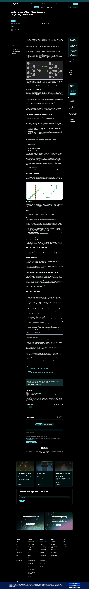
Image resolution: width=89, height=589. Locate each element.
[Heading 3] (36, 429)
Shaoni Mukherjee (18, 29)
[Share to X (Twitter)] (40, 23)
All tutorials (71, 78)
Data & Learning (30, 547)
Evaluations (30, 549)
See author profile (59, 393)
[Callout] (40, 429)
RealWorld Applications (16, 49)
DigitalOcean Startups (43, 549)
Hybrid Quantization (31, 217)
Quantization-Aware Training (33, 150)
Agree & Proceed (74, 583)
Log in (69, 3)
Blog (17, 544)
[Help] (62, 429)
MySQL (70, 72)
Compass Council (42, 552)
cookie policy (58, 585)
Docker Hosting (53, 549)
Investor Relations (19, 560)
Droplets (29, 552)
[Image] (32, 429)
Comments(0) (39, 424)
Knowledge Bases (31, 541)
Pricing (41, 558)
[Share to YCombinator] (46, 23)
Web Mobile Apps (54, 552)
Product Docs (49, 7)
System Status (65, 546)
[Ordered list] (38, 429)
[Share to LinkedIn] (44, 23)
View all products (30, 523)
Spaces (29, 561)
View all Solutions (54, 557)
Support (64, 541)
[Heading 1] (34, 429)
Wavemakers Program (43, 550)
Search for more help (57, 413)
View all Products (31, 576)
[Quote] (39, 429)
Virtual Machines (54, 555)
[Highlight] (33, 429)
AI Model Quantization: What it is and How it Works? (38, 368)
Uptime (29, 568)
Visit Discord (72, 93)
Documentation (42, 561)
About (17, 541)
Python (70, 70)
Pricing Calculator (42, 560)
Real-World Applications (33, 291)
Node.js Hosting (53, 550)
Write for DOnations (43, 546)
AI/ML (16, 17)
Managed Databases (31, 560)
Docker (70, 74)
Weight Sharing (29, 201)
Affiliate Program (19, 552)
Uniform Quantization (31, 167)
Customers (18, 547)
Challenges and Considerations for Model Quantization (15, 46)
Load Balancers (30, 558)
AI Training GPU (53, 541)
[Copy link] (48, 23)
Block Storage (30, 563)
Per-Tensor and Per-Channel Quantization (36, 247)
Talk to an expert (72, 81)
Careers (17, 546)
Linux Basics (71, 65)
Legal (17, 555)
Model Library (30, 550)
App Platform (30, 557)
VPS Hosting (53, 544)
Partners (17, 549)
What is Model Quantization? (34, 89)
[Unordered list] (37, 429)
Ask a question (49, 413)
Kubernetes (71, 76)
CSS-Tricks (41, 544)
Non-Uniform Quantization (32, 173)
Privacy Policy (18, 557)
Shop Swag (41, 566)
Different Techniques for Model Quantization (39, 114)
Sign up (75, 3)
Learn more (39, 484)
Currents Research (43, 547)
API (28, 566)
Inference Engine (31, 546)
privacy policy (34, 584)
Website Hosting (54, 546)
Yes (57, 417)
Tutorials (36, 7)
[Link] (31, 429)
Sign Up (19, 484)
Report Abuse (65, 544)
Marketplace (42, 557)
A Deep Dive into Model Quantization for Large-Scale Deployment (40, 372)
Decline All (74, 585)
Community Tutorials (43, 541)
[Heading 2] (35, 429)
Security (17, 558)
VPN (52, 547)
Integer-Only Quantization (32, 239)
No (60, 417)
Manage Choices (75, 587)
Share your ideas (65, 547)
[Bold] (26, 429)
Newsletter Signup (43, 555)
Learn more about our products (33, 384)
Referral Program (19, 550)
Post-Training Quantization (32, 121)
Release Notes (42, 563)
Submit (22, 500)
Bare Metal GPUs (31, 544)
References (14, 53)
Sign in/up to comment (31, 442)
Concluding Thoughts (16, 51)
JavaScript (71, 68)
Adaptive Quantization (31, 257)
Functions (29, 555)
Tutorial (13, 21)
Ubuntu (70, 63)
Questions (42, 7)
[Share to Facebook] (42, 23)
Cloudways (30, 575)
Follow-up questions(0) (48, 424)
